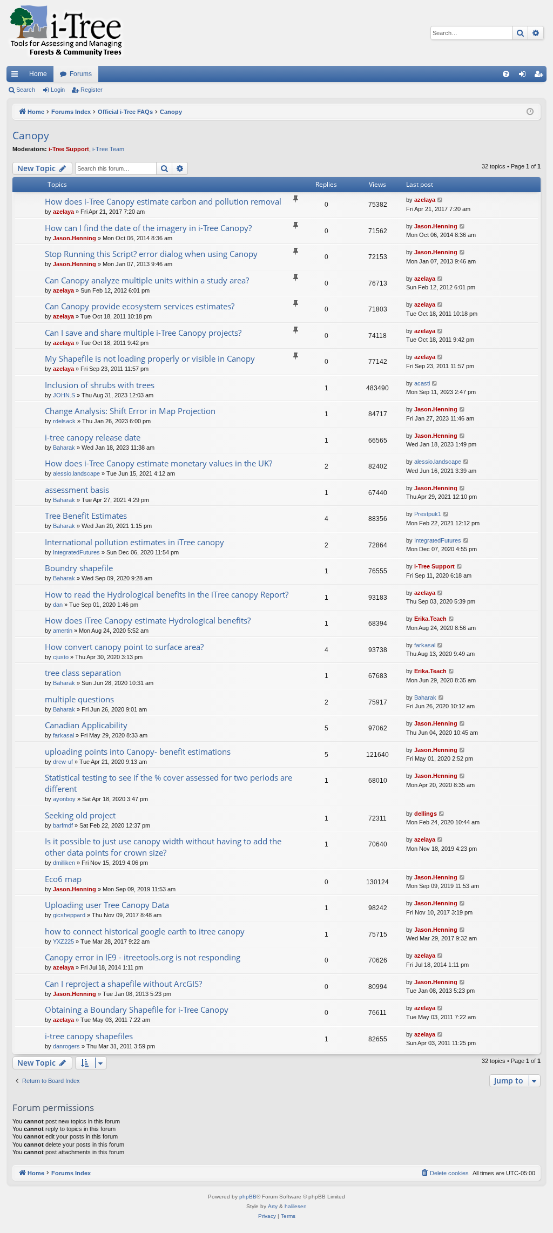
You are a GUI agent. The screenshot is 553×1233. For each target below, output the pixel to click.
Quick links (17, 76)
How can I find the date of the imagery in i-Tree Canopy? (148, 227)
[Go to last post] (440, 200)
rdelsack (64, 421)
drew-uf (63, 761)
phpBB (248, 1197)
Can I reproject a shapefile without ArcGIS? (123, 983)
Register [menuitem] (541, 76)
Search (25, 89)
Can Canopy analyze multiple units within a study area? (147, 280)
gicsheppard (69, 915)
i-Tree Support (69, 149)
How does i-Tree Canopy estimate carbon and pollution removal (163, 201)
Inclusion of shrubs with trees (99, 385)
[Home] (65, 33)
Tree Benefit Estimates (86, 515)
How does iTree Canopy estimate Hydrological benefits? (148, 620)
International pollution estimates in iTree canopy (134, 542)
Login (58, 89)
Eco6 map (63, 878)
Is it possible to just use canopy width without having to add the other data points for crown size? (163, 847)
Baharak (64, 447)
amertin (62, 630)
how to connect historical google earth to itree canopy (145, 931)
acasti (422, 383)
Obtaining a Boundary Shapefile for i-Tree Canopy (136, 1009)
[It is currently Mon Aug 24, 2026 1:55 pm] (530, 112)
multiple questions (79, 699)
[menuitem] (506, 74)
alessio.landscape (76, 473)
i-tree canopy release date (92, 437)
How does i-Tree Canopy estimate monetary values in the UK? (158, 463)
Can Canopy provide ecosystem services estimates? (139, 306)
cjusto (61, 657)
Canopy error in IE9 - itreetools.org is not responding (142, 957)
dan (58, 604)
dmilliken (64, 862)
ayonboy (64, 799)
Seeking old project (80, 815)
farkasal (424, 645)
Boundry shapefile (79, 568)
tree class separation (83, 672)
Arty (273, 1206)
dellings (425, 813)
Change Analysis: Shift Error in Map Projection (130, 410)
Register (91, 89)
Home (38, 74)
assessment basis (77, 489)
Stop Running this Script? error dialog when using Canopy (151, 253)
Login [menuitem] (524, 76)
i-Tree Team (108, 149)
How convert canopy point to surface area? (124, 646)
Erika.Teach (430, 618)
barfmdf (63, 825)
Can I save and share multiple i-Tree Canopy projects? (143, 332)
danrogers (66, 1046)
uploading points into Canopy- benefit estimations (138, 751)
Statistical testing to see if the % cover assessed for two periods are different (168, 783)
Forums (81, 74)
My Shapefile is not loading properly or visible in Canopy (150, 358)
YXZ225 (63, 941)
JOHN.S (64, 395)
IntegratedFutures (76, 552)
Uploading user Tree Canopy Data (107, 904)
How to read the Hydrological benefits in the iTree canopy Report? (166, 594)
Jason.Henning (74, 238)
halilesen (296, 1206)
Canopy (30, 135)
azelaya (63, 211)
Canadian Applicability (86, 725)
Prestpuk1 (427, 514)
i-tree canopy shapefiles (89, 1036)
